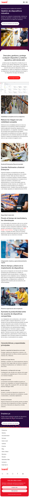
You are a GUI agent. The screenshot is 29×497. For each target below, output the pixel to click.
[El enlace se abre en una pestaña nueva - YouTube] (23, 474)
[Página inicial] (4, 2)
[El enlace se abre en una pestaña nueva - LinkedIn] (7, 474)
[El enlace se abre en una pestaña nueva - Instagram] (12, 474)
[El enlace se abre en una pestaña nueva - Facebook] (17, 474)
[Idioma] (24, 2)
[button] (26, 2)
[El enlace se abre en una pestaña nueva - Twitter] (2, 474)
